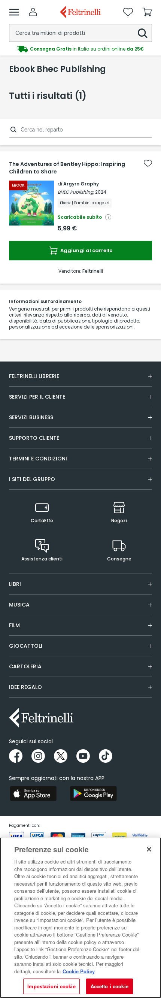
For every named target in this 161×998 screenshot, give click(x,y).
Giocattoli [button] (25, 646)
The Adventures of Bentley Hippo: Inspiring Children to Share (67, 167)
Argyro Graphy (81, 184)
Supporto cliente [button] (34, 438)
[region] (80, 917)
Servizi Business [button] (31, 417)
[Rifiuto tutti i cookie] (149, 849)
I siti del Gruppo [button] (32, 479)
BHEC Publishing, (76, 192)
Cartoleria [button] (25, 666)
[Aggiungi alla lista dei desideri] (147, 163)
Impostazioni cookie (51, 986)
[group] (80, 49)
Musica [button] (19, 604)
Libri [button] (15, 584)
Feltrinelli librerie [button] (34, 376)
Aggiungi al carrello (86, 250)
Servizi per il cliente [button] (37, 396)
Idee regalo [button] (25, 687)
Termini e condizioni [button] (38, 458)
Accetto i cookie (109, 986)
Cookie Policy (79, 971)
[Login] (33, 12)
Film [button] (14, 625)
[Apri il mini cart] (147, 12)
